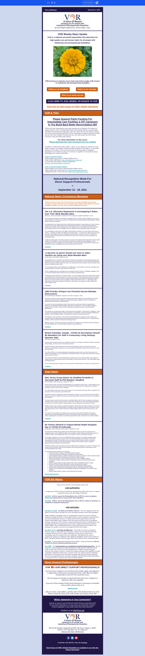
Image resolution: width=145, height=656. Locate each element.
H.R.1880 (48, 541)
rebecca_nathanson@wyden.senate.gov (57, 163)
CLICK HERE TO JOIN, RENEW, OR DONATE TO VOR (72, 101)
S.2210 (54, 511)
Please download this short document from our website (72, 142)
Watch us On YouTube (86, 89)
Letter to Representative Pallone (56, 167)
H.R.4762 (48, 501)
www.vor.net (65, 632)
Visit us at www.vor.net (72, 95)
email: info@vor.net (77, 632)
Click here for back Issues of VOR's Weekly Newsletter (72, 107)
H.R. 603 (47, 530)
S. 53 (53, 530)
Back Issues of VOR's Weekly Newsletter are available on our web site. (72, 648)
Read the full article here (52, 474)
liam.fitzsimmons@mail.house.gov (76, 170)
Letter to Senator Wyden (53, 156)
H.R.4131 (48, 511)
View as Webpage (51, 10)
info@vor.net (72, 588)
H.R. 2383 (48, 546)
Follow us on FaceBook (58, 89)
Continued (48, 247)
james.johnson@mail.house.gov (78, 171)
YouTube (84, 642)
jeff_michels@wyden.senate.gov (72, 160)
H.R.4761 (48, 496)
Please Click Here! (72, 650)
